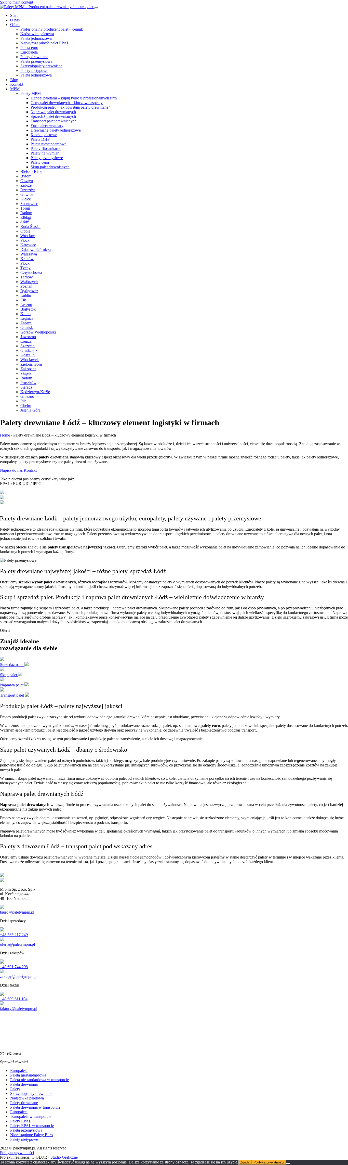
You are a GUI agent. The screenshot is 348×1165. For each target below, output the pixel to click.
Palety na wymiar (45, 153)
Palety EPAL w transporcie (32, 1125)
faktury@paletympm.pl (18, 1008)
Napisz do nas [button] (11, 470)
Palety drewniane (34, 57)
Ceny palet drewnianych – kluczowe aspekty (67, 102)
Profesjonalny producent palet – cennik (51, 29)
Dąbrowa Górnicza (35, 249)
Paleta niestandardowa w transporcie (39, 1080)
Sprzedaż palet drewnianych (53, 116)
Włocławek (29, 359)
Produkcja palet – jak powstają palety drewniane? (70, 107)
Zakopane (28, 369)
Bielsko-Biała (31, 171)
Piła (23, 401)
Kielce (25, 199)
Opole (25, 231)
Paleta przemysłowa (36, 61)
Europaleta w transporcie (30, 1116)
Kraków (27, 259)
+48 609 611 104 (14, 999)
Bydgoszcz (29, 291)
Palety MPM (30, 93)
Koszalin (27, 355)
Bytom (25, 176)
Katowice (28, 245)
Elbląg (25, 217)
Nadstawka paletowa (37, 34)
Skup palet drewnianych (50, 167)
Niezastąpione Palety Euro (31, 1135)
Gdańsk (26, 327)
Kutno (25, 314)
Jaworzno (28, 337)
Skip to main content (16, 2)
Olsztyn (26, 180)
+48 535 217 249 (14, 934)
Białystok (28, 309)
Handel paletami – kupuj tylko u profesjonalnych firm (74, 98)
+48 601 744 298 (14, 967)
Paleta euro (29, 47)
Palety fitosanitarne (46, 148)
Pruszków (28, 382)
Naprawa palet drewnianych (53, 112)
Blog (14, 80)
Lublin (25, 295)
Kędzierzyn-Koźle (35, 392)
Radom (26, 213)
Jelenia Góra (30, 410)
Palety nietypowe (34, 70)
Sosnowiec (29, 203)
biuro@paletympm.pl (17, 912)
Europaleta (29, 52)
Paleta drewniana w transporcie (35, 1107)
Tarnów (26, 277)
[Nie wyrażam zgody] (288, 1163)
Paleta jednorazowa (36, 38)
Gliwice (26, 194)
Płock (25, 240)
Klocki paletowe (44, 135)
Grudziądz (28, 350)
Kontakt (16, 84)
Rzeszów (27, 190)
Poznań (26, 286)
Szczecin (27, 346)
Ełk (23, 300)
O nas (15, 20)
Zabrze (26, 185)
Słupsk (25, 373)
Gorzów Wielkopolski (38, 332)
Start (14, 15)
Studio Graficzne (64, 1157)
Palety (15, 1089)
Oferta (15, 24)
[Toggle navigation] (96, 8)
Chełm (25, 405)
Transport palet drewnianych (53, 121)
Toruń (25, 208)
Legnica (26, 318)
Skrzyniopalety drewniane (41, 66)
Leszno (26, 304)
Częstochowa (31, 272)
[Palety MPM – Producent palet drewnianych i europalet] (47, 7)
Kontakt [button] (30, 470)
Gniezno (27, 396)
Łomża (26, 341)
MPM (15, 89)
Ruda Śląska (30, 226)
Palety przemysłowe (47, 158)
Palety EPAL (20, 1121)
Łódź (24, 222)
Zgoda (244, 1162)
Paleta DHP (40, 139)
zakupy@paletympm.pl (18, 976)
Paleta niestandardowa (48, 144)
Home (5, 435)
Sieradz (26, 387)
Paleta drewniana (24, 1084)
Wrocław (27, 236)
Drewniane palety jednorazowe (56, 130)
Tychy (25, 268)
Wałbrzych (29, 281)
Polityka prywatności (17, 1152)
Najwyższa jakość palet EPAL (44, 43)
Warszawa (28, 254)
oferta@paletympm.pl (17, 944)
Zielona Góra (31, 364)
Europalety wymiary (47, 125)
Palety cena (40, 162)
